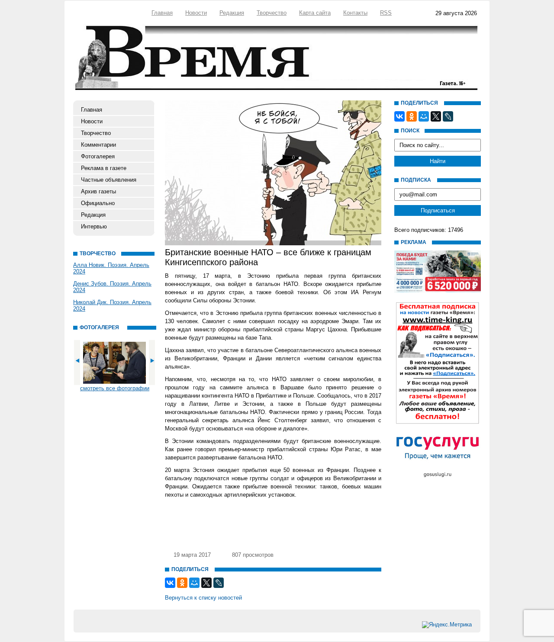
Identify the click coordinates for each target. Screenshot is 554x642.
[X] (206, 583)
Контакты (355, 13)
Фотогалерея (98, 156)
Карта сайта (315, 13)
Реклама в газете (103, 168)
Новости (196, 13)
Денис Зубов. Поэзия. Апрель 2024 (112, 286)
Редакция (231, 13)
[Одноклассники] (182, 583)
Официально (98, 203)
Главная (162, 13)
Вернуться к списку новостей (203, 597)
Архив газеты (98, 191)
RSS (386, 13)
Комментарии (98, 144)
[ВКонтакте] (170, 583)
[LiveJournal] (218, 583)
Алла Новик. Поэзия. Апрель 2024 (111, 268)
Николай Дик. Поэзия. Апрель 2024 (112, 305)
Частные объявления (108, 180)
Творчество (272, 13)
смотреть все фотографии (114, 388)
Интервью (94, 226)
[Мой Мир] (194, 583)
